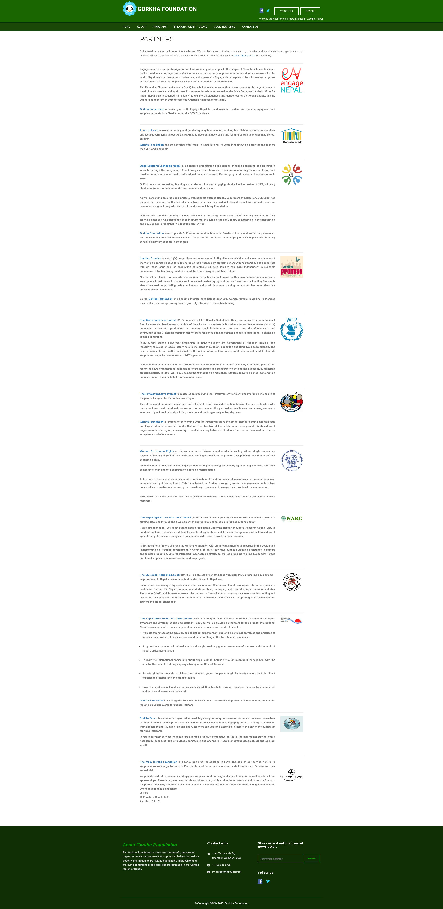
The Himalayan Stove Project (158, 393)
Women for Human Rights (157, 451)
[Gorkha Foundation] (179, 8)
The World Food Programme (158, 320)
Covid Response (224, 26)
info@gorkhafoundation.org (229, 871)
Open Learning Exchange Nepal (160, 165)
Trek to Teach (148, 718)
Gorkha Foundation (244, 55)
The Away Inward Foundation (158, 762)
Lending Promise (150, 258)
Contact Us (250, 26)
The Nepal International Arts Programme (166, 618)
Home (126, 26)
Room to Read (149, 130)
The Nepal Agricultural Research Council (165, 517)
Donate (310, 11)
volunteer (286, 11)
